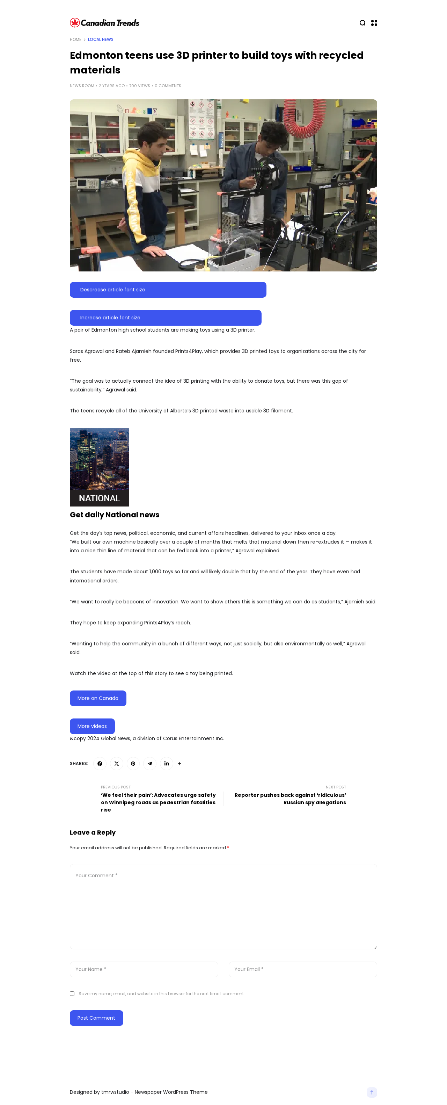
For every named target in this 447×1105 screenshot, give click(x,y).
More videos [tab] (92, 726)
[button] (374, 23)
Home (75, 39)
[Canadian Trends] (105, 22)
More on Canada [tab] (98, 698)
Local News (100, 39)
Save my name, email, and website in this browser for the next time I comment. (162, 994)
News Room (82, 85)
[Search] (362, 23)
